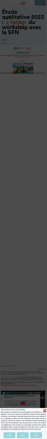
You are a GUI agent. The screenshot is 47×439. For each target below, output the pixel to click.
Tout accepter (9, 435)
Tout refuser (22, 435)
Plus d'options (36, 435)
